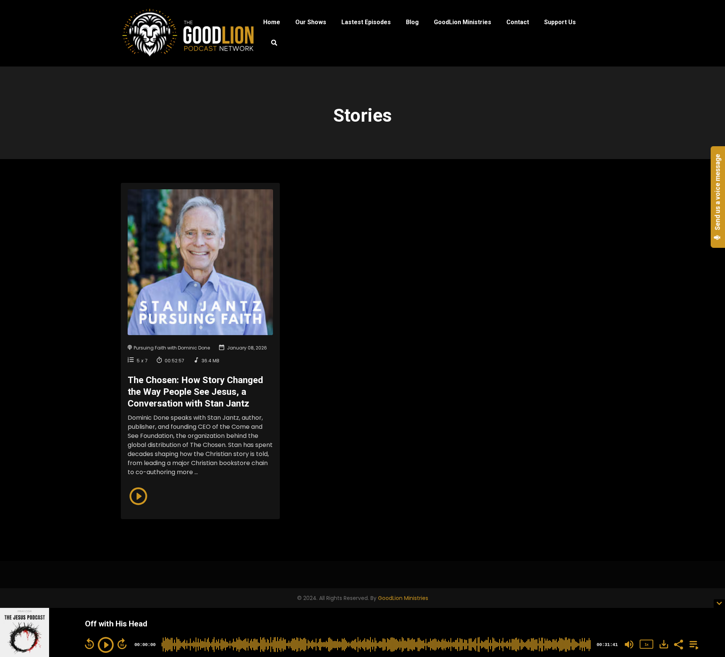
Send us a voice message (718, 193)
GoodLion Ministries (462, 22)
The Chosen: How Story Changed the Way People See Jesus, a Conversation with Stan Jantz (195, 392)
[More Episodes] (692, 643)
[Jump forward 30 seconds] (122, 644)
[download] (663, 644)
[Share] (678, 643)
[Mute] (629, 644)
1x (646, 644)
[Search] (270, 43)
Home (271, 22)
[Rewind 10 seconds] (89, 644)
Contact (517, 22)
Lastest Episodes (366, 22)
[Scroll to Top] (707, 572)
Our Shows (310, 22)
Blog (412, 22)
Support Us (560, 22)
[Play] (105, 644)
